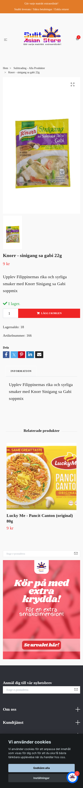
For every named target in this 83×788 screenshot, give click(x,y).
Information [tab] (21, 380)
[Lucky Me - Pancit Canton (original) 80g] (41, 487)
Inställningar (41, 778)
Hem (5, 77)
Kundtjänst (13, 732)
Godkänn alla (41, 767)
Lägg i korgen (51, 323)
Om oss (9, 718)
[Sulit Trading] (42, 44)
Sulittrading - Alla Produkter (29, 77)
